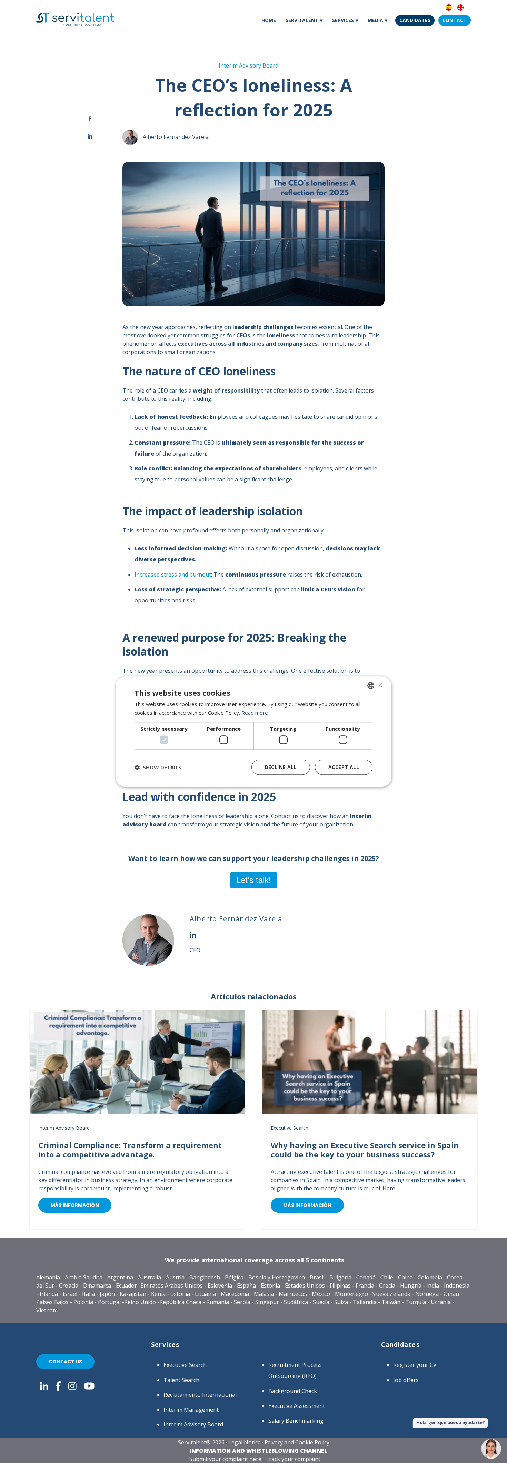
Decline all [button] (281, 767)
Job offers (406, 1380)
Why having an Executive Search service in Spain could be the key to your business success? (365, 1150)
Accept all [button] (343, 767)
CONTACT (455, 20)
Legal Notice (244, 1442)
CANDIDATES (414, 20)
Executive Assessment (296, 1406)
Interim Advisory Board (248, 65)
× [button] (380, 685)
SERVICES (343, 20)
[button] (158, 767)
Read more (254, 712)
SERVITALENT (302, 20)
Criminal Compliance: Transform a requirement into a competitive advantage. (130, 1150)
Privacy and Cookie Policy (297, 1442)
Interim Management (191, 1409)
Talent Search (181, 1380)
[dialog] (253, 731)
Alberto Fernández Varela (176, 137)
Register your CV (415, 1365)
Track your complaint (292, 1459)
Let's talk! (253, 880)
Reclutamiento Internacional (200, 1395)
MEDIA (375, 20)
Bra (314, 1277)
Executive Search (289, 1128)
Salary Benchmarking (296, 1420)
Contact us (65, 1361)
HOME (268, 20)
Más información (75, 1205)
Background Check (292, 1391)
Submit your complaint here (225, 1459)
